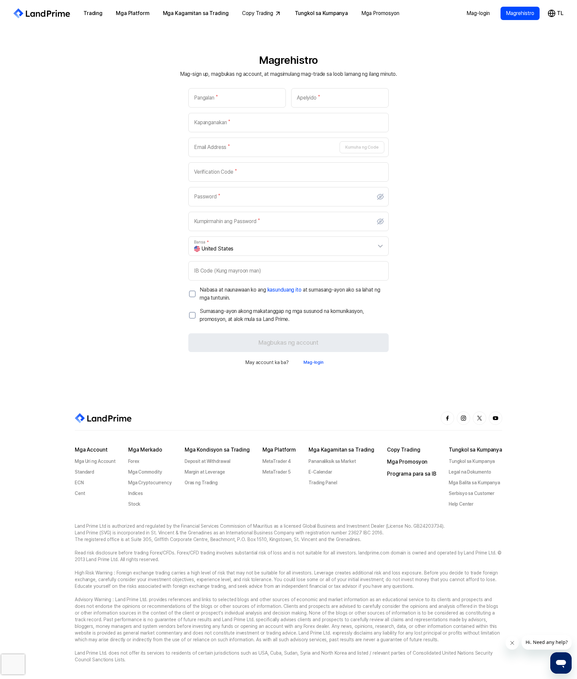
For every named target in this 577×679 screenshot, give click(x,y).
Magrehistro (520, 13)
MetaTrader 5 (276, 472)
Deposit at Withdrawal (207, 461)
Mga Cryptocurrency (150, 482)
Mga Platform (132, 13)
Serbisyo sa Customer (472, 493)
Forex (133, 461)
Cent (80, 493)
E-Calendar (320, 472)
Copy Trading (257, 13)
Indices (135, 493)
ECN (79, 482)
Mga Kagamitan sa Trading (196, 13)
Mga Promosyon (380, 13)
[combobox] (289, 249)
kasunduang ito (284, 290)
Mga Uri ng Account (95, 461)
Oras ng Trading (201, 482)
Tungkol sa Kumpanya (321, 13)
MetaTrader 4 (276, 461)
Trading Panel (323, 482)
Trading (93, 13)
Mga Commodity (145, 472)
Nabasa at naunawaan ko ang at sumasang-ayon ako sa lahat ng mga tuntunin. (290, 294)
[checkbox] (192, 294)
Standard (84, 472)
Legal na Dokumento (470, 472)
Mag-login (478, 13)
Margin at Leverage (205, 472)
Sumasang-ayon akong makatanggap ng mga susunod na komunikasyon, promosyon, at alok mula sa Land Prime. (282, 315)
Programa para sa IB (411, 474)
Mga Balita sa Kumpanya (474, 482)
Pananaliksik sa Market (332, 461)
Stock (134, 504)
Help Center (461, 504)
